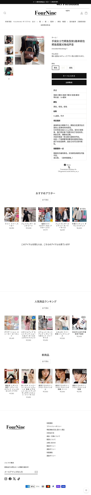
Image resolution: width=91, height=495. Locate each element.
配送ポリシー (51, 446)
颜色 (53, 63)
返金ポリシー (51, 449)
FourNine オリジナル (22, 21)
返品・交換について (53, 436)
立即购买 (69, 82)
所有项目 (8, 21)
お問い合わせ (51, 443)
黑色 (55, 68)
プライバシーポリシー (54, 426)
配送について (51, 439)
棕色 (63, 68)
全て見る (45, 200)
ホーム (54, 37)
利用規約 (50, 423)
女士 (34, 21)
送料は (57, 56)
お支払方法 (50, 433)
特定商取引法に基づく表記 (56, 430)
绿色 (71, 68)
